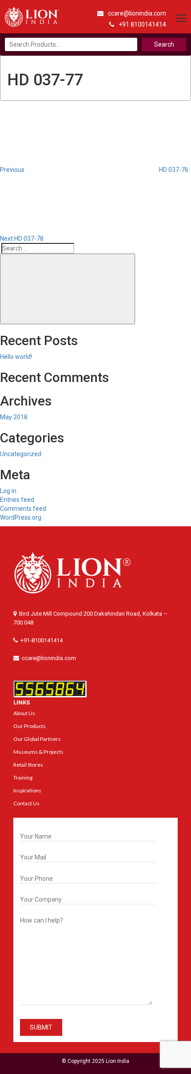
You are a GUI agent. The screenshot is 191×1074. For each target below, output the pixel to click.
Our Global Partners (37, 739)
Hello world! (16, 356)
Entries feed (17, 499)
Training (22, 777)
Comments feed (23, 508)
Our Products (29, 726)
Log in (8, 490)
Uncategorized (20, 453)
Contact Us (26, 803)
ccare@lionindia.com (137, 13)
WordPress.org (20, 517)
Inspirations (27, 790)
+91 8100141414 (142, 24)
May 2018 (14, 417)
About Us (24, 713)
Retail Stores (28, 764)
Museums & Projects (38, 751)
